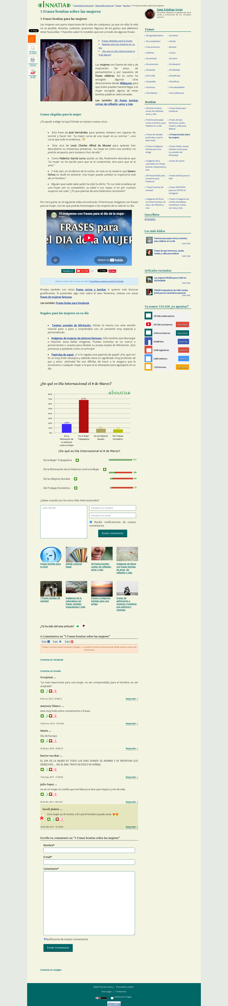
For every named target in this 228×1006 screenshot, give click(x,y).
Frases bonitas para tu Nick (50, 565)
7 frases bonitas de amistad (50, 599)
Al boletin (150, 219)
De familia (150, 69)
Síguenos (184, 350)
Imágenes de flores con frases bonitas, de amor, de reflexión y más (126, 568)
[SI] (77, 460)
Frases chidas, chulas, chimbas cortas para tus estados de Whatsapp (179, 151)
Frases (118, 5)
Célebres (150, 52)
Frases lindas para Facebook (72, 303)
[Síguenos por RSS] (148, 367)
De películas (174, 75)
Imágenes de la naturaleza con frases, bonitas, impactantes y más (75, 602)
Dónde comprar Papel (74, 565)
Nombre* (49, 845)
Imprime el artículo (33, 64)
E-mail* (47, 857)
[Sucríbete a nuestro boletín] (148, 332)
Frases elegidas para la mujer (117, 40)
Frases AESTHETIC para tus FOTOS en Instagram (177, 190)
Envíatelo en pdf (33, 76)
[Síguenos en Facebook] (148, 341)
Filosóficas (174, 81)
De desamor (175, 64)
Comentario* (51, 868)
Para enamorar (153, 47)
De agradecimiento (154, 35)
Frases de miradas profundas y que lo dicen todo (154, 137)
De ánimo (173, 35)
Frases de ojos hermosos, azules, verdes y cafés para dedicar (177, 124)
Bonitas (126, 5)
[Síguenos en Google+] (148, 350)
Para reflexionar (176, 93)
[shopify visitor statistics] (114, 1002)
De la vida (150, 75)
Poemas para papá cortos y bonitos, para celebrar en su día (155, 122)
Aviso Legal (106, 991)
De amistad (151, 58)
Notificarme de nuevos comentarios (67, 939)
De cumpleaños (153, 41)
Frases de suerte (176, 160)
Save (114, 271)
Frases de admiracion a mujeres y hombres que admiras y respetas (126, 604)
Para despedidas (177, 87)
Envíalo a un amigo (33, 52)
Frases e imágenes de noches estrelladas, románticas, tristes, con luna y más (179, 203)
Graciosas (150, 87)
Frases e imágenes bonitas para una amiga (100, 601)
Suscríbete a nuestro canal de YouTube (106, 281)
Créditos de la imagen (123, 997)
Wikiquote (126, 83)
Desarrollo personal (104, 5)
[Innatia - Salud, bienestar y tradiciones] (54, 4)
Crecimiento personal (83, 5)
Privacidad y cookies (125, 987)
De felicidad (174, 69)
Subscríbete (182, 324)
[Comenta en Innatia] (148, 315)
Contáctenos (121, 991)
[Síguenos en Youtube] (148, 324)
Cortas (172, 52)
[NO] (83, 626)
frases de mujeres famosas (56, 297)
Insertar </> (68, 270)
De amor (173, 58)
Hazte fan (183, 341)
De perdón (151, 81)
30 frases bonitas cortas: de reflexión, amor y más (101, 566)
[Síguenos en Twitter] (148, 358)
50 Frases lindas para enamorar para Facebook (155, 178)
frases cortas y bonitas (91, 289)
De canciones (152, 64)
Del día (172, 41)
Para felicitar (151, 93)
